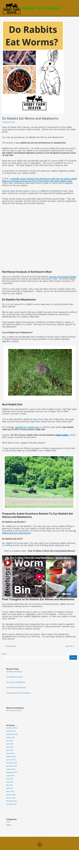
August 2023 (10, 737)
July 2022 (9, 779)
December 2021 (11, 801)
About (39, 842)
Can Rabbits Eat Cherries (14, 677)
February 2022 (11, 795)
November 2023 (11, 728)
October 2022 (10, 769)
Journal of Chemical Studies (62, 276)
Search (4, 654)
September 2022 (11, 772)
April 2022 (9, 788)
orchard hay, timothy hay (27, 427)
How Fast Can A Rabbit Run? (15, 682)
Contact (39, 843)
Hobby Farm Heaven (41, 8)
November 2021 (11, 804)
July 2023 (9, 741)
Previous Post (10, 646)
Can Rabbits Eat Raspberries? (16, 687)
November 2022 (11, 766)
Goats (8, 822)
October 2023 (11, 731)
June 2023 (9, 744)
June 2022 (9, 782)
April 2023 (9, 750)
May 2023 (9, 747)
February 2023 (11, 756)
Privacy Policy (40, 844)
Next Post (70, 646)
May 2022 (9, 785)
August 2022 (10, 775)
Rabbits (5, 122)
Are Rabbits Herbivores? (14, 671)
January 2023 (11, 760)
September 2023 (11, 734)
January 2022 (10, 798)
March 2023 (10, 753)
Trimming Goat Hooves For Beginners (18, 693)
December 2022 (11, 763)
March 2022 (10, 791)
